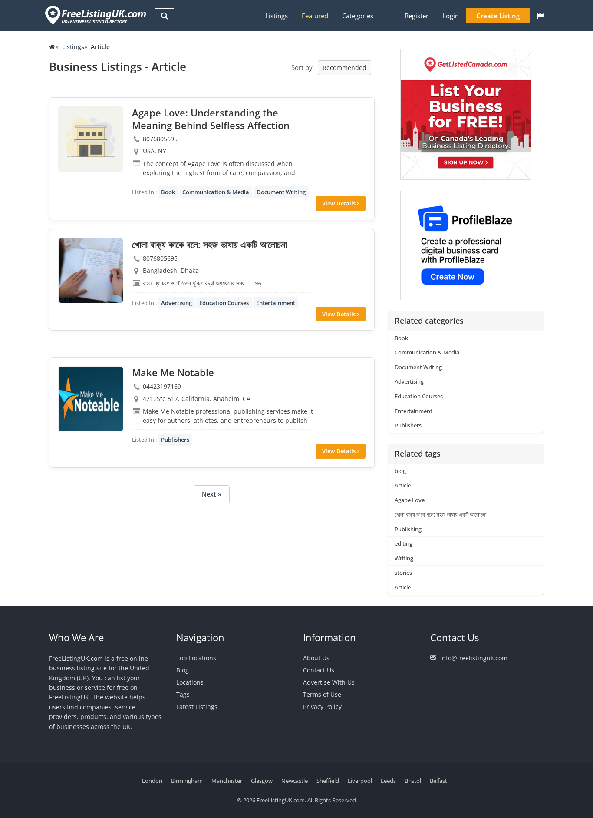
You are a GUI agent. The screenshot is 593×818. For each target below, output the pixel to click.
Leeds (388, 781)
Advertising (176, 303)
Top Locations (196, 658)
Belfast (438, 781)
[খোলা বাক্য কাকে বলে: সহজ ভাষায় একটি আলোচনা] (91, 270)
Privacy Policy (322, 706)
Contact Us (318, 670)
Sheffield (327, 781)
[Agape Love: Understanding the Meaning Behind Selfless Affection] (91, 139)
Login (450, 15)
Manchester (226, 781)
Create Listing (498, 15)
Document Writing (281, 192)
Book (168, 192)
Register (416, 15)
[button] (540, 15)
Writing (404, 558)
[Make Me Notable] (91, 399)
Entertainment (275, 303)
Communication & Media (215, 192)
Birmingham (187, 781)
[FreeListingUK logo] (94, 15)
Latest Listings (196, 706)
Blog (182, 670)
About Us (316, 658)
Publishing (408, 529)
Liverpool (360, 781)
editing (403, 543)
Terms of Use (322, 694)
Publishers (175, 440)
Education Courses (224, 303)
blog (400, 471)
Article (403, 485)
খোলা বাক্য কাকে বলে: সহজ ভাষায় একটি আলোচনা (441, 514)
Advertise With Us (329, 682)
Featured (315, 15)
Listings (276, 15)
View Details (339, 203)
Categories (357, 15)
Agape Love (410, 500)
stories (403, 572)
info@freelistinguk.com (473, 658)
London (152, 781)
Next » (211, 494)
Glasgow (262, 781)
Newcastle (294, 781)
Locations (190, 682)
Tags (183, 694)
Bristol (413, 781)
